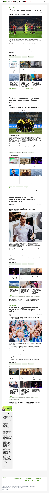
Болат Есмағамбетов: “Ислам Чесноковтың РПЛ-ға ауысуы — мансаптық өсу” (33, 190)
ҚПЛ (15, 1)
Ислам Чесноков (36, 296)
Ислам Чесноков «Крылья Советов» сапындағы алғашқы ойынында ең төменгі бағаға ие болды (7, 458)
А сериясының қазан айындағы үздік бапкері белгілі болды (33, 90)
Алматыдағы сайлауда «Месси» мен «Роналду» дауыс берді (7, 432)
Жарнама (45, 489)
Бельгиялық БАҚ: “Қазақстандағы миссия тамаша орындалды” (33, 403)
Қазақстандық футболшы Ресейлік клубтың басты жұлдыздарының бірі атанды (33, 300)
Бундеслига (28, 1)
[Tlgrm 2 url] (37, 480)
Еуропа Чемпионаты (17, 482)
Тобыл (32, 296)
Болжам (41, 1)
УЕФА (14, 186)
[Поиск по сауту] (45, 1)
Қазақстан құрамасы (22, 296)
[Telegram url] (33, 480)
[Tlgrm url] (35, 480)
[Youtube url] (30, 480)
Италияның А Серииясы (6, 482)
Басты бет (11, 7)
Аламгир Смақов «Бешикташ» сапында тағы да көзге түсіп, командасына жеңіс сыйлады (6, 464)
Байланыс (41, 489)
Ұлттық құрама (18, 2)
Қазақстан (25, 186)
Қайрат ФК (17, 186)
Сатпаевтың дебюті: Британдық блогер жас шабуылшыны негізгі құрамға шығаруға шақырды (7, 444)
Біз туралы (38, 489)
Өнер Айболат (13, 105)
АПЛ (24, 1)
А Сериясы (36, 2)
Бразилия (32, 397)
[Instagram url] (28, 480)
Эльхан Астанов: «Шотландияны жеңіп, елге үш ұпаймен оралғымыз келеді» (16, 90)
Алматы (22, 186)
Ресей (16, 296)
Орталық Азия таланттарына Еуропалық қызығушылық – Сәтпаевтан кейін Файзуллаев (6, 426)
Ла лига (32, 2)
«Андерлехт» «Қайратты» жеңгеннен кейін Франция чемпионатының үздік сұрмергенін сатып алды (7, 418)
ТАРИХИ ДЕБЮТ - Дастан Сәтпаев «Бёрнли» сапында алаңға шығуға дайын (7, 438)
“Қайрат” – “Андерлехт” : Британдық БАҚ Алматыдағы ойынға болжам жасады (15, 300)
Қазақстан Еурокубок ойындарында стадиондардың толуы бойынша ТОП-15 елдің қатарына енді (7, 451)
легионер (11, 399)
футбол (11, 186)
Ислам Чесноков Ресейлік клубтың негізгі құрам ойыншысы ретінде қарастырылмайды (16, 190)
